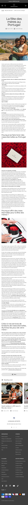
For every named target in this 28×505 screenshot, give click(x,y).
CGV (2, 443)
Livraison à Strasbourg (20, 476)
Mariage (3, 465)
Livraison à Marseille (19, 467)
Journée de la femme (5, 476)
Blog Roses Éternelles (9, 10)
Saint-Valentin (4, 481)
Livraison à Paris (19, 465)
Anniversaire (3, 467)
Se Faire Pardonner (5, 470)
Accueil (2, 10)
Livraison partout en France (20, 461)
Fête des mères (4, 461)
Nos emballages (19, 443)
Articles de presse (19, 449)
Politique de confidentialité (6, 438)
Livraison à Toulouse (19, 472)
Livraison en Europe (19, 463)
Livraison (17, 447)
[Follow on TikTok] (18, 486)
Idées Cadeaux (4, 463)
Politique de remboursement (6, 441)
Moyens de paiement (19, 445)
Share (15, 374)
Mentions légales (4, 436)
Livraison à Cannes (19, 474)
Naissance (3, 472)
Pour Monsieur (4, 474)
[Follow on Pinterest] (10, 486)
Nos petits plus (18, 454)
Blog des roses (18, 452)
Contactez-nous (4, 447)
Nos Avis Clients (4, 445)
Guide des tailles (19, 441)
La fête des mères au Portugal (19, 10)
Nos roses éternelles (19, 438)
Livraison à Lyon (18, 470)
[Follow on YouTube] (14, 486)
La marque (18, 436)
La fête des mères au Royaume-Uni (14, 369)
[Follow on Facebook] (2, 486)
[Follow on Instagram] (6, 486)
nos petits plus (15, 316)
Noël (2, 478)
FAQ (2, 449)
